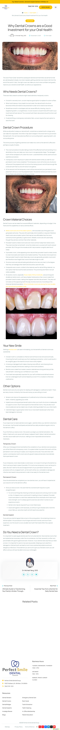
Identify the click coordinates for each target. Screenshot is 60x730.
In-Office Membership (28, 711)
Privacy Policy (19, 727)
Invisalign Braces (7, 711)
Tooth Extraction (27, 704)
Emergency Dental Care (29, 697)
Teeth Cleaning (26, 708)
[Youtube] (54, 727)
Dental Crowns (6, 701)
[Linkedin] (48, 727)
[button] (45, 7)
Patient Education (27, 715)
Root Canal (25, 701)
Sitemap (7, 727)
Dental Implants (7, 708)
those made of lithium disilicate (33, 275)
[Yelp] (40, 727)
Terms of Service (29, 727)
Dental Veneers (6, 697)
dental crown (13, 349)
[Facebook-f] (45, 727)
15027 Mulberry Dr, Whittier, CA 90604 (15, 683)
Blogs (4, 715)
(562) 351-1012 (8, 686)
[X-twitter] (51, 727)
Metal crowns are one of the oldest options (19, 231)
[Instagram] (42, 727)
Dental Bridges (6, 704)
